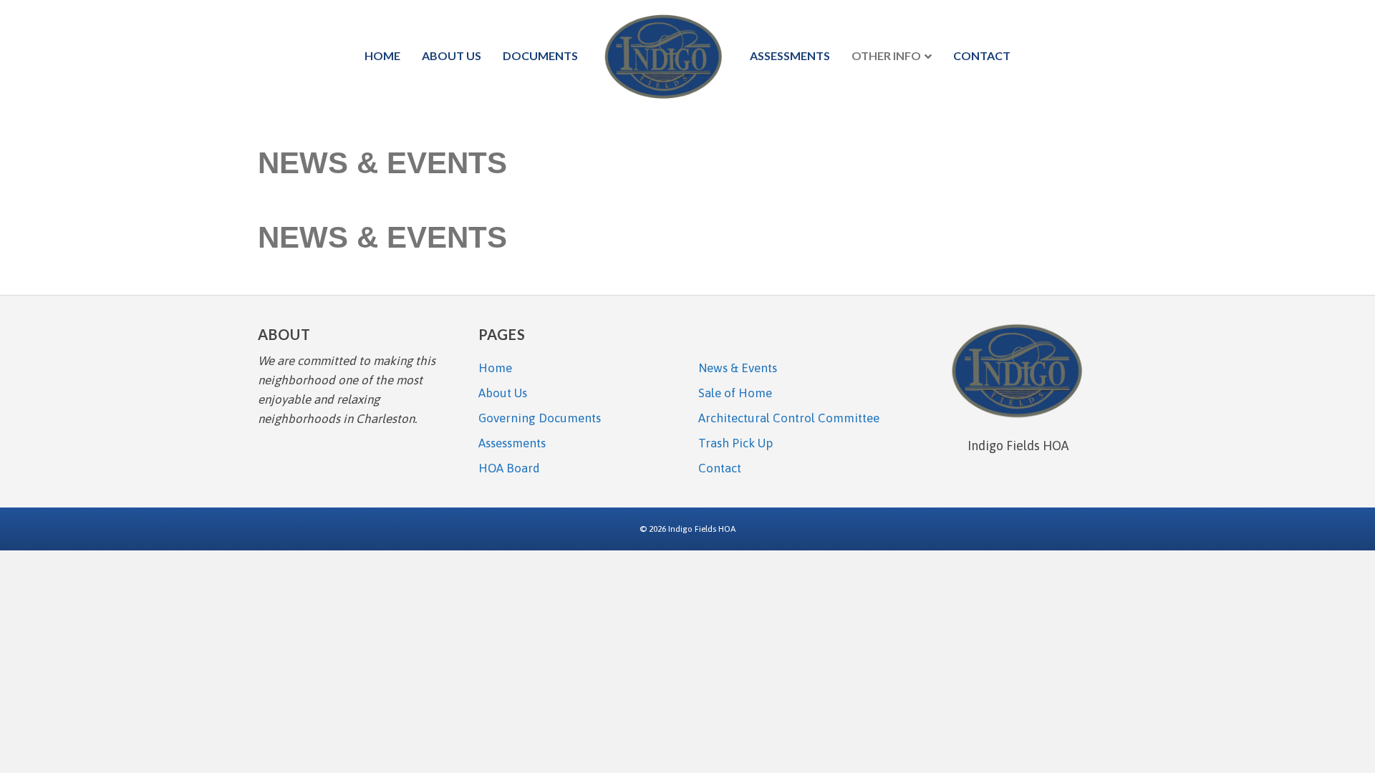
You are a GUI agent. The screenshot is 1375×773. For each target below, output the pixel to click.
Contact (981, 55)
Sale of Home (735, 393)
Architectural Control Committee (788, 418)
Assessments (790, 55)
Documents (540, 55)
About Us (451, 55)
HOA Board (509, 468)
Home (495, 368)
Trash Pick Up (735, 443)
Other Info (886, 55)
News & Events (737, 368)
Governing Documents (539, 418)
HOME (382, 55)
